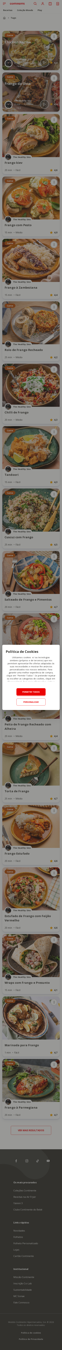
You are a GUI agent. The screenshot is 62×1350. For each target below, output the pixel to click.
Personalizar (31, 702)
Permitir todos (31, 692)
